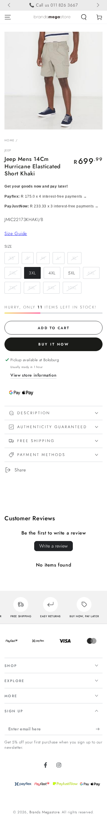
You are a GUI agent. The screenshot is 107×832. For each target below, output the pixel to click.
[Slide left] (9, 5)
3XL (32, 273)
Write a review (53, 546)
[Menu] (7, 17)
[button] (84, 17)
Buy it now (53, 344)
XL (74, 258)
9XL (51, 288)
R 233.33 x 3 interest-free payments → (51, 206)
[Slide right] (97, 5)
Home (9, 140)
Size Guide (15, 233)
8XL (32, 288)
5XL (71, 273)
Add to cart (53, 328)
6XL (91, 273)
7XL (12, 288)
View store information (33, 375)
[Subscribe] (99, 729)
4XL (52, 273)
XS (11, 258)
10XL (72, 288)
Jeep (7, 150)
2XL (12, 273)
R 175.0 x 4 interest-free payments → (45, 196)
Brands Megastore (44, 812)
